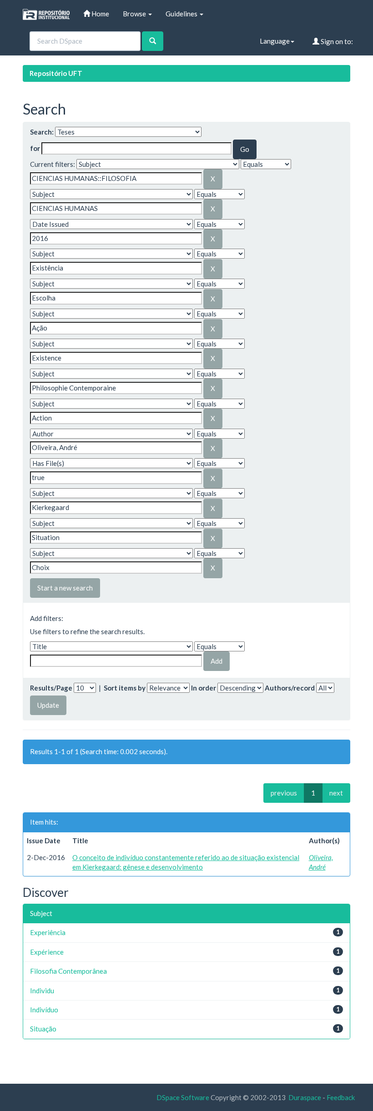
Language (275, 41)
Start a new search (65, 588)
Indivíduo (44, 1010)
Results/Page (51, 688)
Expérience (47, 952)
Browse (135, 14)
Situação (43, 1029)
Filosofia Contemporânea (68, 971)
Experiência (48, 932)
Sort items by (125, 688)
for (35, 148)
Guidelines (182, 14)
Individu (42, 990)
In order (203, 688)
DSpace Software (182, 1097)
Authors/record (290, 688)
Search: (42, 132)
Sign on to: (336, 41)
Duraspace (304, 1097)
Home (99, 14)
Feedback (341, 1097)
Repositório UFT (56, 73)
